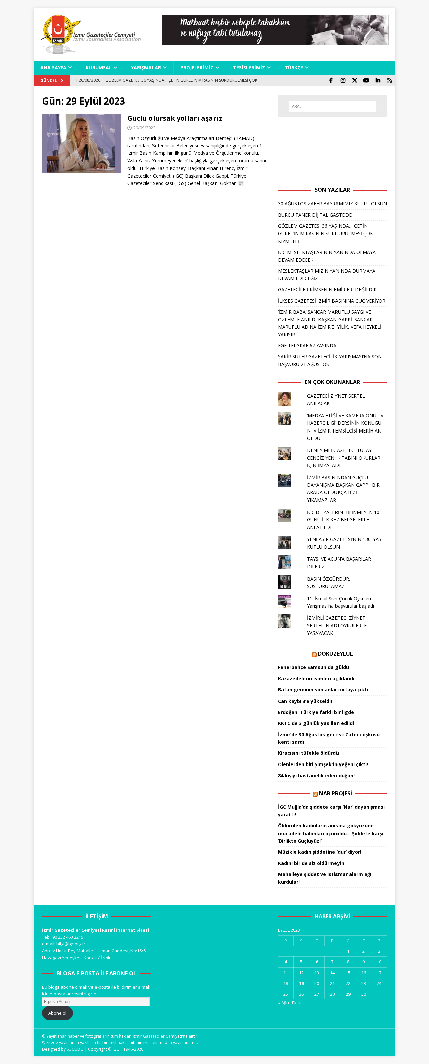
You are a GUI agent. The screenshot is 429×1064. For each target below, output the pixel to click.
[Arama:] (332, 106)
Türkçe (294, 67)
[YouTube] (366, 80)
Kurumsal (99, 67)
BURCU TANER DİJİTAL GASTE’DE (315, 215)
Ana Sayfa (53, 67)
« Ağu (283, 1003)
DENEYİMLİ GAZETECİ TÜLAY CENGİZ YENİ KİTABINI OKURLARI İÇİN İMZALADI (344, 457)
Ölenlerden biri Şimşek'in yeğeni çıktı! (323, 764)
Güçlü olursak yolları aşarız (174, 118)
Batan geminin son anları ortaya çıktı (323, 689)
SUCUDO (75, 1049)
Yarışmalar (146, 67)
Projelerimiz (196, 67)
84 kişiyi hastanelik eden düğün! (316, 775)
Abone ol (57, 1013)
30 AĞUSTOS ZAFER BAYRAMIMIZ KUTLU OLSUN (332, 203)
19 (301, 983)
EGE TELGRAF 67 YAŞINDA (307, 345)
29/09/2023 (144, 128)
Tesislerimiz (249, 67)
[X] (354, 80)
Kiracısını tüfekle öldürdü (308, 753)
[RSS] (389, 80)
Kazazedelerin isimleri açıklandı (316, 678)
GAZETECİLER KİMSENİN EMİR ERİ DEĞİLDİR (327, 289)
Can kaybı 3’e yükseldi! (305, 701)
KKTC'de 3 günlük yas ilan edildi (316, 723)
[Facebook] (331, 80)
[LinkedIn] (378, 80)
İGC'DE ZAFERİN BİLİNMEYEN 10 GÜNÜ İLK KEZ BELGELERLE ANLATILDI (343, 519)
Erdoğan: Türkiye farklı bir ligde (316, 712)
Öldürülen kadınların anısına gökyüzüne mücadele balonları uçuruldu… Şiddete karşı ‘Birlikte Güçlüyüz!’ (330, 833)
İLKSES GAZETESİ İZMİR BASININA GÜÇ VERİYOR (331, 300)
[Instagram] (343, 80)
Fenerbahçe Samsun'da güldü (313, 667)
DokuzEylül (335, 653)
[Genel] (81, 143)
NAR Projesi (335, 793)
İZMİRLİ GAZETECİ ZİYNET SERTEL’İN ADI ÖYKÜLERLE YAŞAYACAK (337, 625)
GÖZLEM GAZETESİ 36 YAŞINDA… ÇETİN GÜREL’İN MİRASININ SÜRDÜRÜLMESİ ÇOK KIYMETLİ (325, 233)
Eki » (296, 1003)
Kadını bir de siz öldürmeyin (311, 863)
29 (348, 994)
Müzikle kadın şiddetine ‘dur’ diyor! (319, 852)
